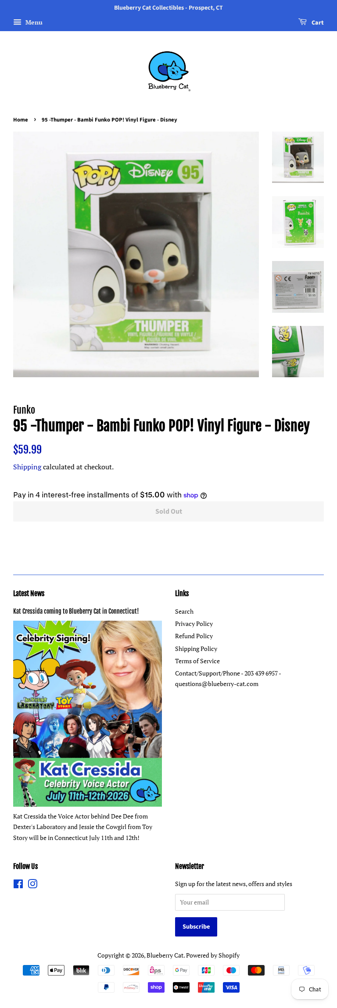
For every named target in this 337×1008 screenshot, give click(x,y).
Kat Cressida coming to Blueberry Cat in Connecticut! (76, 611)
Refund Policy (194, 636)
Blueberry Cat (165, 955)
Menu (33, 22)
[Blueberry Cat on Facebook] (18, 885)
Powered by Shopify (213, 955)
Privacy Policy (194, 623)
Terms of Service (197, 661)
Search (184, 611)
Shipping (27, 467)
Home (20, 120)
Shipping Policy (196, 648)
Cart (317, 22)
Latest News (28, 593)
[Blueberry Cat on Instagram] (32, 885)
